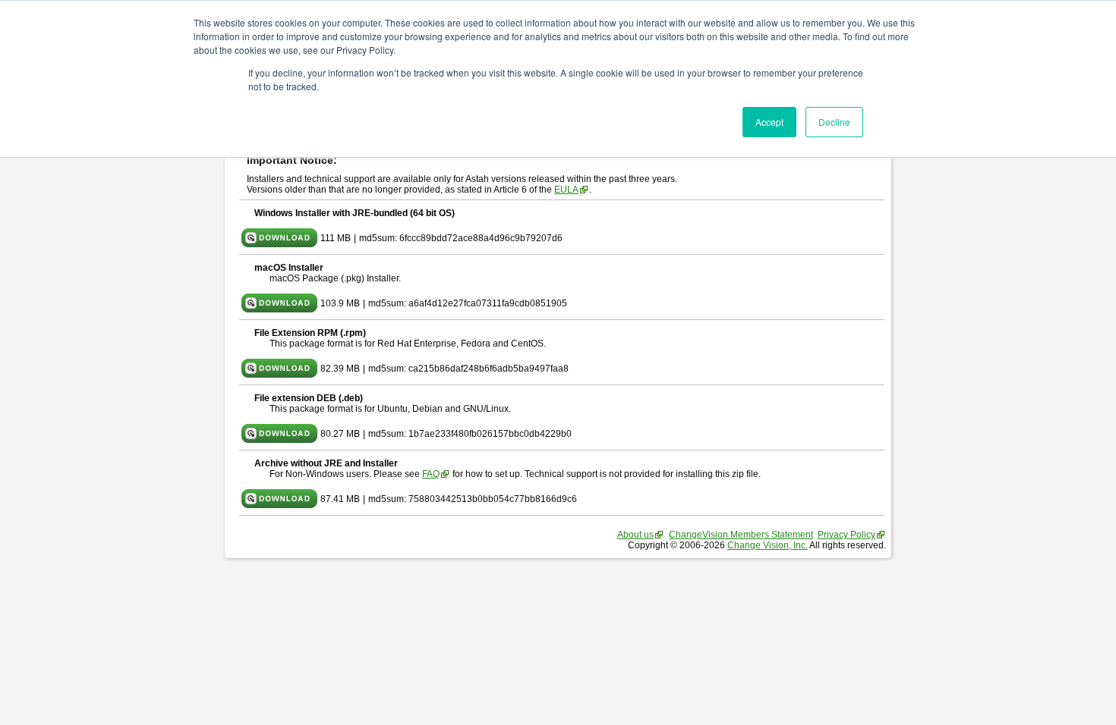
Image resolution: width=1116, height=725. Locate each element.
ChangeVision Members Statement (741, 534)
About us (635, 534)
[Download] (279, 244)
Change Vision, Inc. (767, 545)
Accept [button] (769, 121)
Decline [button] (834, 121)
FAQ (431, 474)
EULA (566, 189)
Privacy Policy (846, 534)
